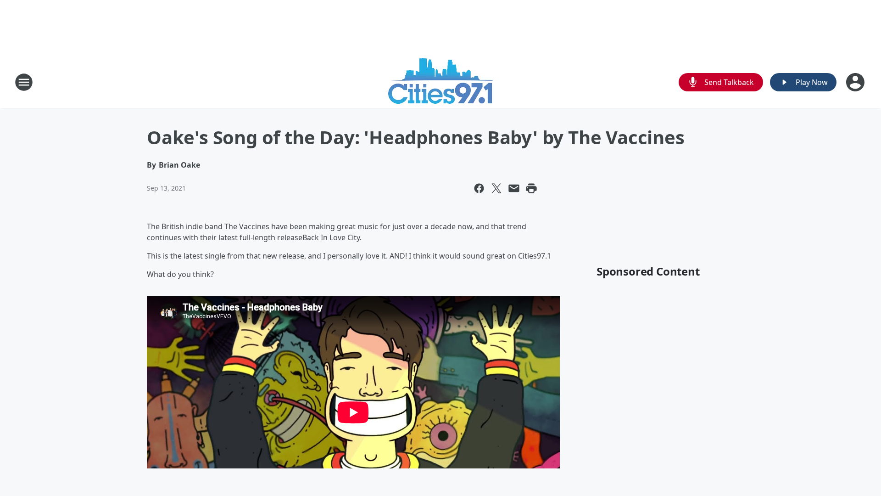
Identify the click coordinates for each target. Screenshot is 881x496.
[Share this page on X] (496, 188)
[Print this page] (531, 188)
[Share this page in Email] (513, 188)
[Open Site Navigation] (24, 82)
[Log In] (856, 82)
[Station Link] (440, 82)
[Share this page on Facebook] (479, 188)
